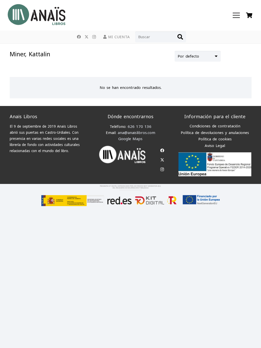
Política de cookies (215, 139)
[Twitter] (86, 37)
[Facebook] (79, 37)
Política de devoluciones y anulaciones (215, 132)
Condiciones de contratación (215, 126)
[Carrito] (249, 15)
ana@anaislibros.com (136, 132)
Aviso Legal (215, 145)
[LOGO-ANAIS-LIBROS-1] (36, 15)
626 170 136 (139, 126)
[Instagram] (94, 37)
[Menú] (236, 15)
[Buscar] (180, 37)
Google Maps (130, 139)
